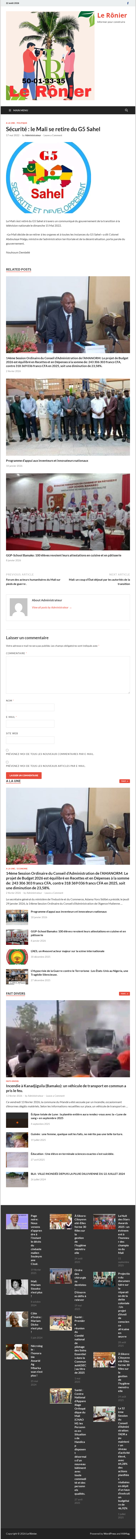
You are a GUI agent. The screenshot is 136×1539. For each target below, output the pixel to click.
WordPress (110, 1533)
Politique (22, 123)
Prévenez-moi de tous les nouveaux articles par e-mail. (46, 766)
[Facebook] (128, 3)
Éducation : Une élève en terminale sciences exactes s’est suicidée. (72, 1153)
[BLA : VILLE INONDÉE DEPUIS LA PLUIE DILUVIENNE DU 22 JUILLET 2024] (17, 1174)
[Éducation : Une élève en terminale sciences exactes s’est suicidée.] (17, 1154)
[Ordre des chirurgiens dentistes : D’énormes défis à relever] (61, 1270)
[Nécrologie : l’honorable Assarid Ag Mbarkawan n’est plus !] (17, 1346)
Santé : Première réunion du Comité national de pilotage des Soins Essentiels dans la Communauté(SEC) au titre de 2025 (80, 1344)
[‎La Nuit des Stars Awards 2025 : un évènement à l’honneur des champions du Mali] (104, 1216)
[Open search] (126, 110)
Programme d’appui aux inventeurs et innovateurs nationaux (47, 460)
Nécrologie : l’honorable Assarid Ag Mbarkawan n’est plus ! (36, 1360)
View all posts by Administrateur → (52, 607)
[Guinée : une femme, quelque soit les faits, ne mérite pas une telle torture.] (17, 1134)
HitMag (125, 1533)
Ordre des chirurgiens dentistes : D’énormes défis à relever (80, 1284)
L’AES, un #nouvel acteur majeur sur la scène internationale (67, 951)
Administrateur (33, 135)
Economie (22, 868)
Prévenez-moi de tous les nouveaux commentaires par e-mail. (50, 754)
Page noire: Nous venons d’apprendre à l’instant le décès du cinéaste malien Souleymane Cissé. (36, 1239)
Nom (10, 700)
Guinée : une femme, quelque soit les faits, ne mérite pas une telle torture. (77, 1134)
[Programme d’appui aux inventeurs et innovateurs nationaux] (68, 418)
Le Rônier (112, 15)
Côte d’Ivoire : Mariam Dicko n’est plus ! (36, 1322)
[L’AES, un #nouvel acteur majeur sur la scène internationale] (17, 951)
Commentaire (16, 653)
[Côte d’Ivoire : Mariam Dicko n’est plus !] (17, 1313)
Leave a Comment (53, 135)
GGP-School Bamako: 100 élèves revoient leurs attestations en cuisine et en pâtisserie (63, 555)
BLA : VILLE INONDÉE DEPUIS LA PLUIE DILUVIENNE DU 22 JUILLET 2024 (78, 1173)
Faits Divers (12, 1081)
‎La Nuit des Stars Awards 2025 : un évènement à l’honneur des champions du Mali (124, 1234)
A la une (10, 123)
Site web (12, 733)
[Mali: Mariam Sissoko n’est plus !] (17, 1281)
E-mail (11, 717)
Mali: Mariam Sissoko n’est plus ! (36, 1288)
